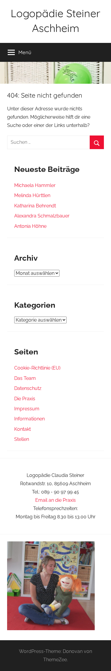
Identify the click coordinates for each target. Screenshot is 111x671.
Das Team (25, 378)
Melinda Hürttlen (32, 195)
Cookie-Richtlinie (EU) (37, 368)
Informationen (29, 419)
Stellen (21, 439)
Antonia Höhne (30, 226)
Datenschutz (27, 388)
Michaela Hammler (35, 185)
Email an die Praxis (55, 500)
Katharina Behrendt (35, 206)
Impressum (26, 409)
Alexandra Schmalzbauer (42, 216)
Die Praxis (24, 398)
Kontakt (22, 429)
